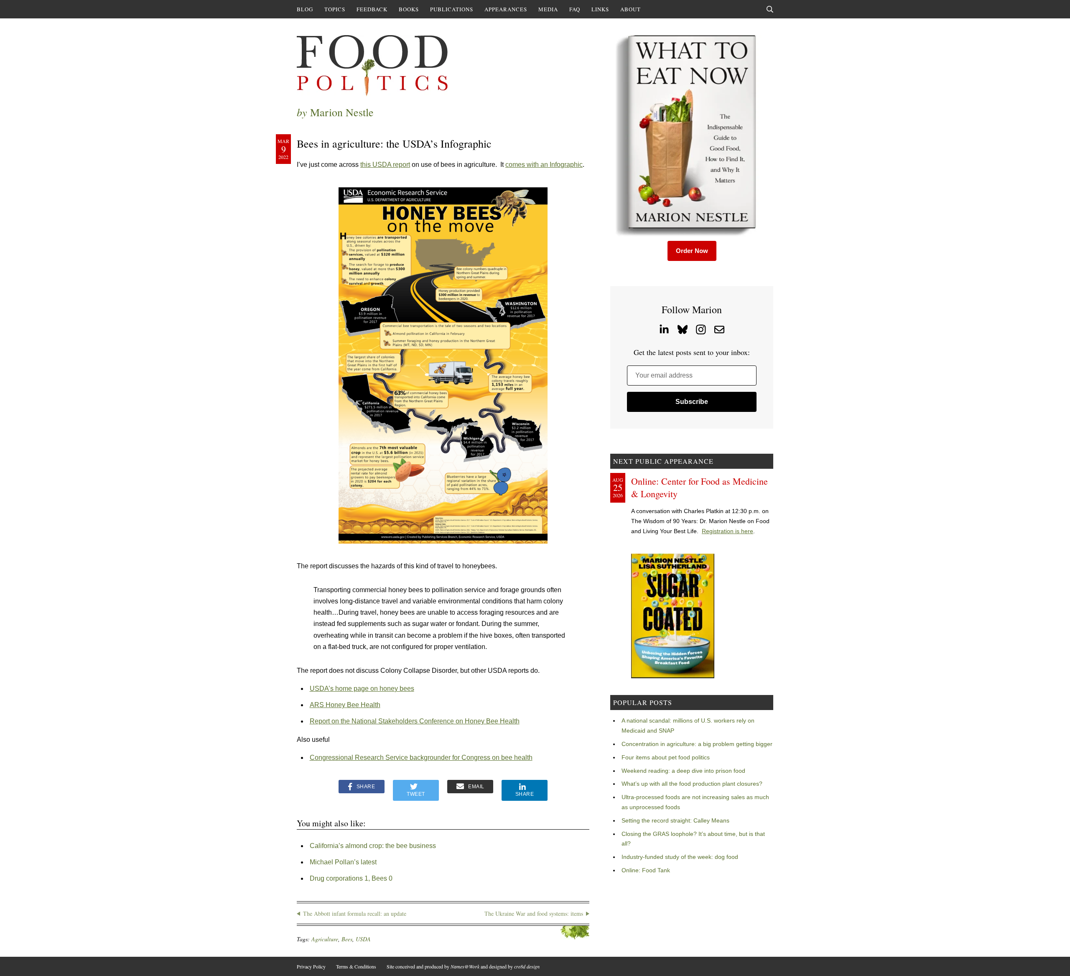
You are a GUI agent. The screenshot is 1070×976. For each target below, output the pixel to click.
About (630, 9)
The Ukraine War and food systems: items (533, 913)
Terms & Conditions (356, 966)
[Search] (769, 9)
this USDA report (385, 164)
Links (600, 9)
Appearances (505, 9)
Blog (305, 9)
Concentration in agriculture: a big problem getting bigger (697, 744)
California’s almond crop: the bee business (373, 845)
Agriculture (324, 939)
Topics (334, 9)
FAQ (574, 9)
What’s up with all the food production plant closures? (692, 783)
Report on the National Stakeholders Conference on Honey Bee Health (415, 721)
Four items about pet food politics (666, 757)
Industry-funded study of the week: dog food (680, 856)
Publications (451, 9)
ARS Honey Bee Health (345, 704)
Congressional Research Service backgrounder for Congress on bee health (421, 757)
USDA (363, 939)
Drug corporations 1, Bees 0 (351, 878)
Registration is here (727, 531)
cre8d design (527, 966)
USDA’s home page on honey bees (362, 688)
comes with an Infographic (544, 164)
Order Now (692, 250)
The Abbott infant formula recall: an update (354, 913)
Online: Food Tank (646, 870)
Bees (346, 939)
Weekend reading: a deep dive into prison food (683, 770)
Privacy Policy (311, 966)
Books (409, 9)
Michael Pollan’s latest (343, 862)
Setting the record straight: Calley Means (675, 820)
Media (548, 9)
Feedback (372, 9)
